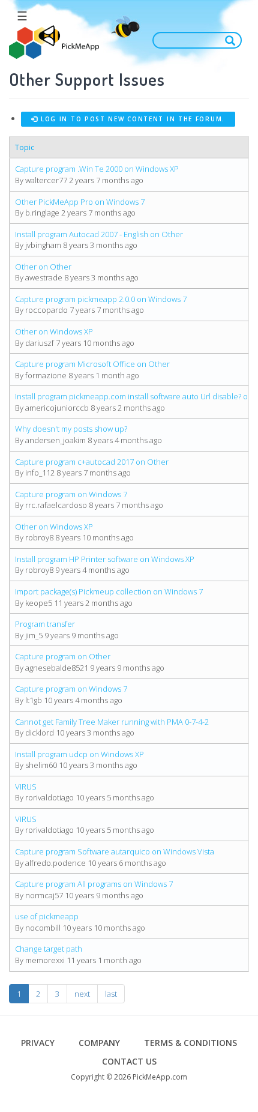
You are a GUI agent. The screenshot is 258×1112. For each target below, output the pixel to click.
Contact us (129, 1061)
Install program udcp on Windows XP (79, 754)
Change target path (48, 948)
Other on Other (43, 266)
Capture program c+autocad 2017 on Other (92, 461)
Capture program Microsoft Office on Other (92, 363)
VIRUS (26, 786)
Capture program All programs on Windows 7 (94, 883)
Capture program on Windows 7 (71, 494)
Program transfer (45, 623)
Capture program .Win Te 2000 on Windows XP (97, 168)
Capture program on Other (62, 656)
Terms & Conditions (190, 1042)
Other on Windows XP (54, 331)
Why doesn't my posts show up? (71, 428)
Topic (24, 147)
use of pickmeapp (47, 916)
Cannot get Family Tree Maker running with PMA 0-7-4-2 (112, 721)
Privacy (38, 1042)
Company (99, 1042)
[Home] (54, 42)
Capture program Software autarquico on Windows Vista (114, 851)
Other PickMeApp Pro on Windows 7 (80, 201)
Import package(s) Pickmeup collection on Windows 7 (109, 591)
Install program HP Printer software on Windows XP (104, 559)
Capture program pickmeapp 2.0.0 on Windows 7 (101, 299)
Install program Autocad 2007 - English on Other (99, 234)
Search (233, 39)
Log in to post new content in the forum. (131, 119)
